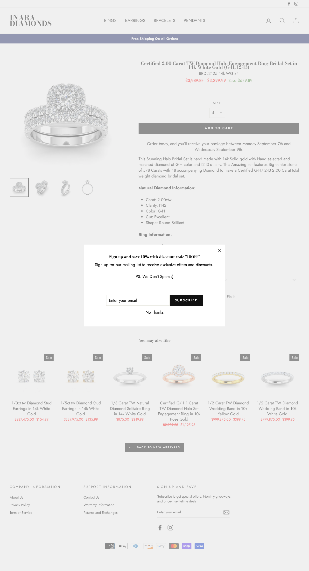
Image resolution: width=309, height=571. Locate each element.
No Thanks (155, 312)
